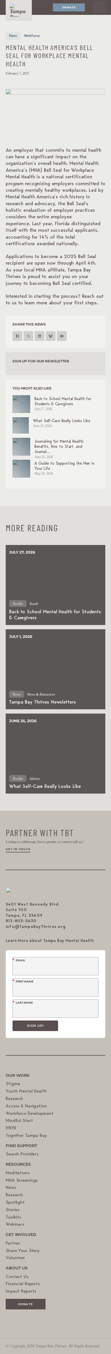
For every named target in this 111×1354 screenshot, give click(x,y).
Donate (69, 7)
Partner (13, 1243)
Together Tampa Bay (26, 1135)
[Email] (62, 336)
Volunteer (15, 1258)
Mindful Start (19, 1121)
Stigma (13, 1084)
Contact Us (17, 1277)
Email (20, 960)
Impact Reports (21, 1291)
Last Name (24, 1002)
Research (14, 1099)
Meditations (18, 1173)
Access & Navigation (26, 1106)
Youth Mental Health (26, 1091)
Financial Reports (23, 1284)
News (11, 1187)
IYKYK (11, 1128)
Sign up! (35, 1026)
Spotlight (15, 1202)
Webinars (15, 1224)
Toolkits (13, 1217)
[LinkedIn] (39, 336)
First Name (25, 981)
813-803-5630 (21, 920)
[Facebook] (17, 336)
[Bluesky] (51, 336)
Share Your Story (23, 1251)
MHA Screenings (22, 1180)
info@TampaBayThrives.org (36, 926)
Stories (12, 1210)
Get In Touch (18, 849)
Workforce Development (29, 1113)
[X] (28, 336)
